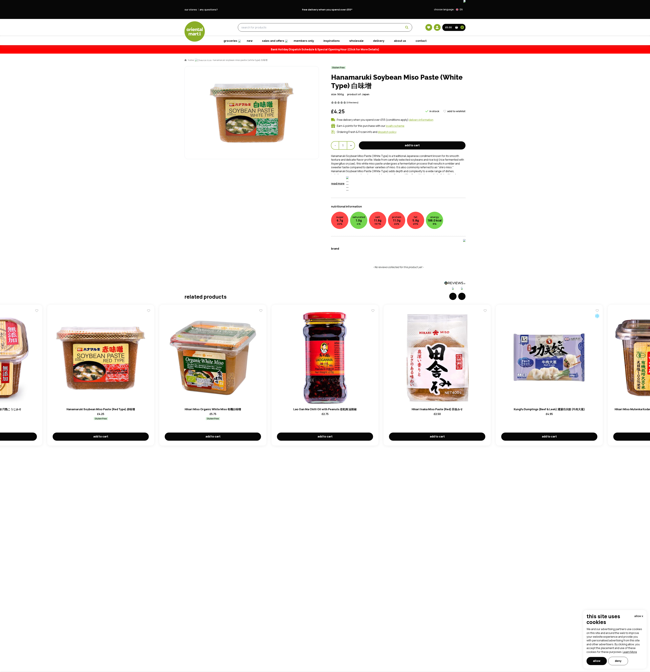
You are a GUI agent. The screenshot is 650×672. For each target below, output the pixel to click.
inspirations (331, 40)
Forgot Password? (367, 206)
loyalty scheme (395, 126)
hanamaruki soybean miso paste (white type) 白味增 (240, 60)
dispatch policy (387, 132)
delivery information (421, 120)
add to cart (412, 145)
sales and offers (273, 40)
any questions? (209, 9)
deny (618, 661)
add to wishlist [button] (456, 111)
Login (367, 194)
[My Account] (437, 27)
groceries (215, 27)
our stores (191, 9)
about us (400, 40)
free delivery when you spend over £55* (327, 9)
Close (402, 144)
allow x (638, 616)
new (250, 40)
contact (421, 40)
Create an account (376, 226)
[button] (460, 9)
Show (397, 181)
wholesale (356, 40)
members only (304, 40)
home (191, 60)
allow (596, 661)
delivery (378, 40)
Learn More (630, 652)
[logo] (195, 31)
